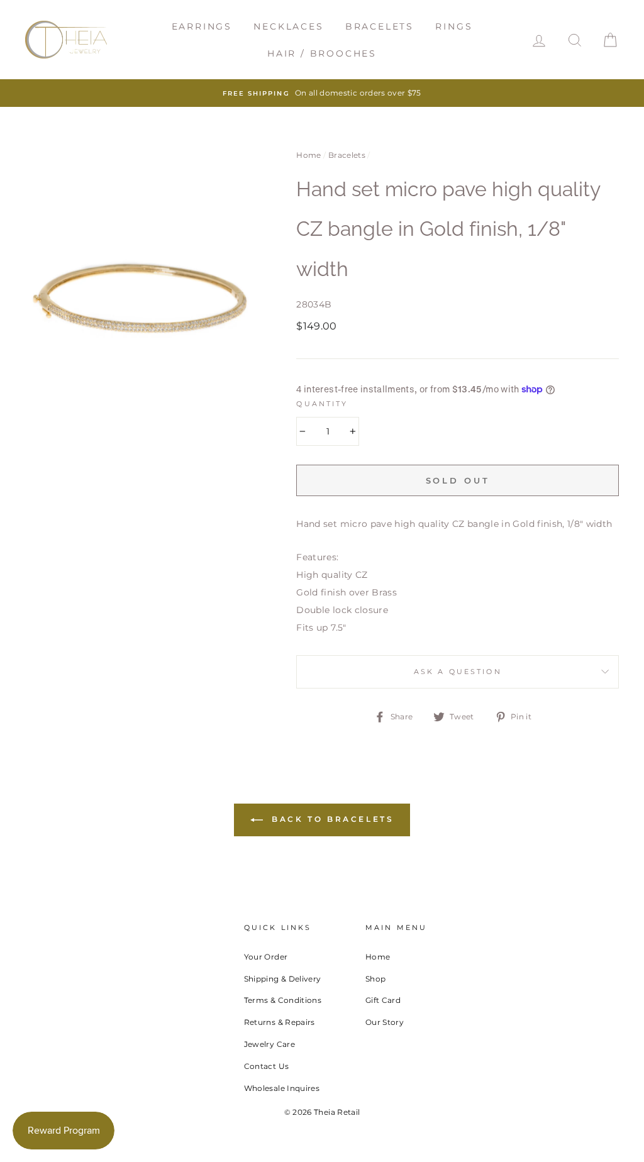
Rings (453, 26)
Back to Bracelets (331, 819)
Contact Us (266, 1066)
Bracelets (379, 26)
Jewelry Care (269, 1044)
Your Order (266, 956)
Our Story (384, 1022)
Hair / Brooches (322, 53)
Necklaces (288, 26)
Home (308, 155)
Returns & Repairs (279, 1022)
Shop (375, 978)
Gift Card (383, 1000)
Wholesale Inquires (281, 1088)
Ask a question (458, 672)
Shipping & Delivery (282, 978)
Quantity (322, 404)
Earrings (202, 26)
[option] (322, 93)
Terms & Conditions (282, 1000)
